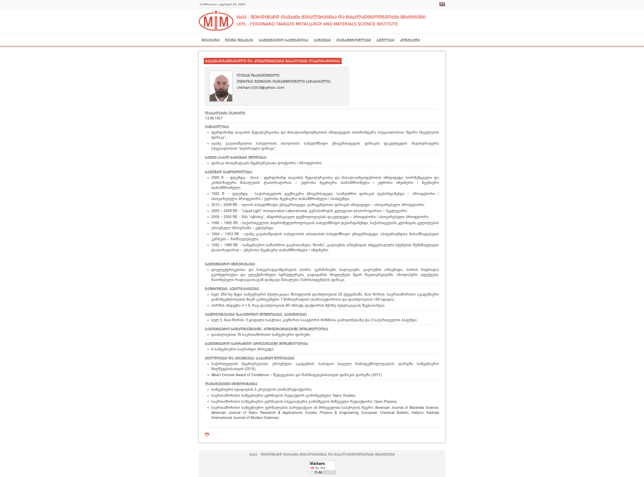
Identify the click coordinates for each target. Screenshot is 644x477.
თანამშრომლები (353, 40)
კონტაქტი (410, 40)
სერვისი (322, 40)
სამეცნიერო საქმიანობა (283, 40)
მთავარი (211, 40)
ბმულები (385, 40)
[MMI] (216, 21)
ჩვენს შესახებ (239, 40)
